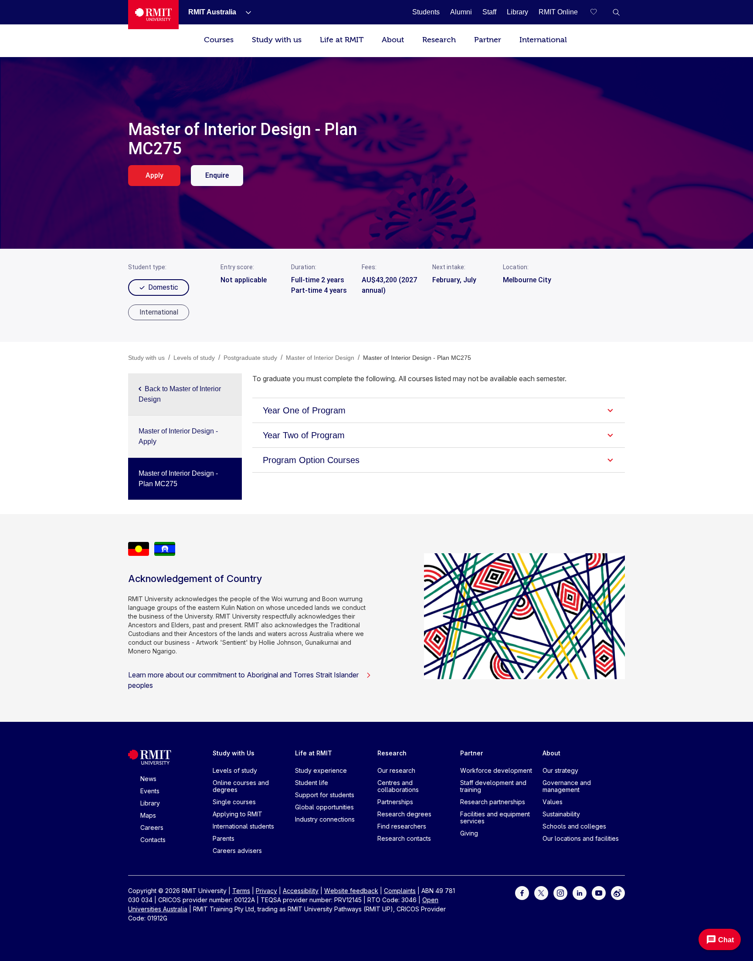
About (393, 39)
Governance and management (567, 786)
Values (553, 801)
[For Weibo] (618, 892)
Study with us (277, 39)
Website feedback (351, 890)
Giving (469, 833)
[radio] (158, 312)
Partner (487, 39)
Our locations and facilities (581, 838)
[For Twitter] (541, 892)
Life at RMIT (341, 39)
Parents (223, 838)
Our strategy (560, 770)
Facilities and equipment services (495, 817)
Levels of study (235, 770)
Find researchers (401, 826)
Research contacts (404, 838)
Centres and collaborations (398, 786)
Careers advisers (237, 850)
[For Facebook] (522, 892)
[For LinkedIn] (580, 892)
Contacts (153, 839)
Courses (219, 39)
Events (149, 791)
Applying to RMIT (237, 814)
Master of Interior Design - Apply (178, 436)
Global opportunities (324, 807)
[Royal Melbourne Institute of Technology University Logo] (153, 14)
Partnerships (395, 801)
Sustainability (561, 814)
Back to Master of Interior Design (180, 394)
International (543, 39)
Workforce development (496, 770)
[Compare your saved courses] (598, 12)
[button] (616, 12)
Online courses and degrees (241, 786)
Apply (154, 175)
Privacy (266, 890)
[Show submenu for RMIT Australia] (245, 12)
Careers (151, 827)
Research (439, 39)
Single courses (234, 801)
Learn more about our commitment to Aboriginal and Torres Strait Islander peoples (243, 680)
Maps (148, 815)
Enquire (217, 175)
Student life (311, 782)
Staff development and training (493, 786)
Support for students (324, 795)
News (148, 778)
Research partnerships (492, 801)
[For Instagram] (560, 892)
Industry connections (325, 819)
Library (150, 803)
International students (243, 826)
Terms (241, 890)
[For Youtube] (599, 892)
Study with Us (233, 753)
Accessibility (301, 890)
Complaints (400, 890)
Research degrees (404, 814)
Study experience (321, 770)
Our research (396, 770)
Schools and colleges (574, 826)
